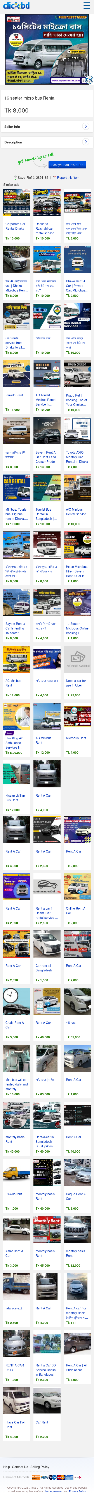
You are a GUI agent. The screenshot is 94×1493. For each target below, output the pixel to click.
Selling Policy (39, 1466)
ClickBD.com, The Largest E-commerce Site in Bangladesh (16, 6)
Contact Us (20, 1466)
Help (6, 1466)
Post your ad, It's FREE (67, 165)
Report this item (68, 177)
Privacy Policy (77, 1491)
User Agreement (53, 1491)
